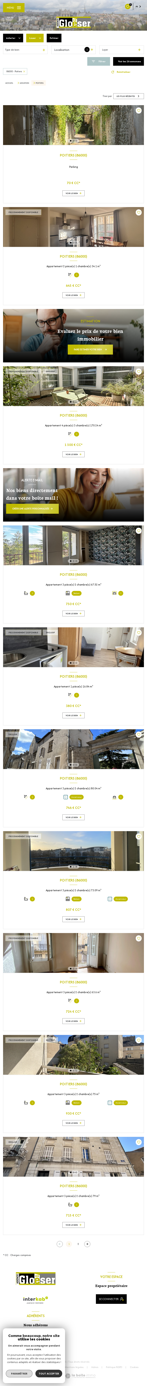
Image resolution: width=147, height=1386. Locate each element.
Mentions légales (74, 1367)
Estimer (54, 38)
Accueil (9, 82)
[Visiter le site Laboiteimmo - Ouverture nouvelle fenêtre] (80, 1376)
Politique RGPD (114, 1367)
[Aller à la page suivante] (87, 1244)
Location (24, 83)
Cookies (134, 1367)
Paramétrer (19, 1373)
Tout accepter (49, 1373)
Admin (94, 1367)
